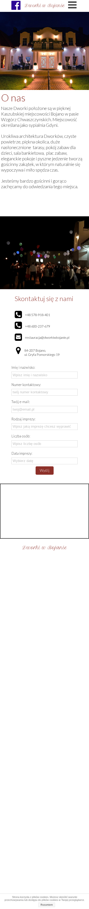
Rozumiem (47, 904)
